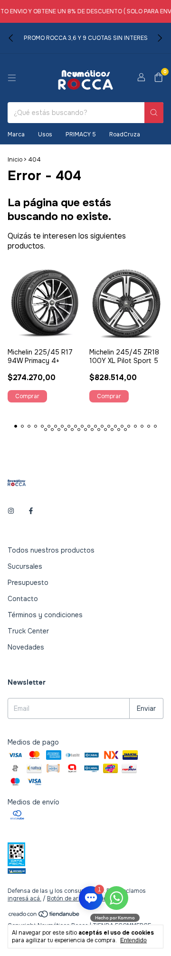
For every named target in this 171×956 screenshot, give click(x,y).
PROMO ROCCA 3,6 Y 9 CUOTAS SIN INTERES (86, 38)
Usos (45, 134)
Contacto (23, 598)
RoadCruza (124, 134)
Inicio (15, 159)
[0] (158, 78)
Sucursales (25, 566)
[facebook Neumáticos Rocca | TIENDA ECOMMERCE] (31, 511)
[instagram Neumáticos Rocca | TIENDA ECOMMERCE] (11, 511)
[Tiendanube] (44, 916)
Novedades (26, 647)
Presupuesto (28, 582)
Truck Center (28, 631)
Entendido (133, 940)
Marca (16, 134)
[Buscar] (153, 112)
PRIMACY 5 (81, 134)
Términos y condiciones (45, 615)
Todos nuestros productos (51, 550)
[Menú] (12, 78)
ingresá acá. (24, 898)
